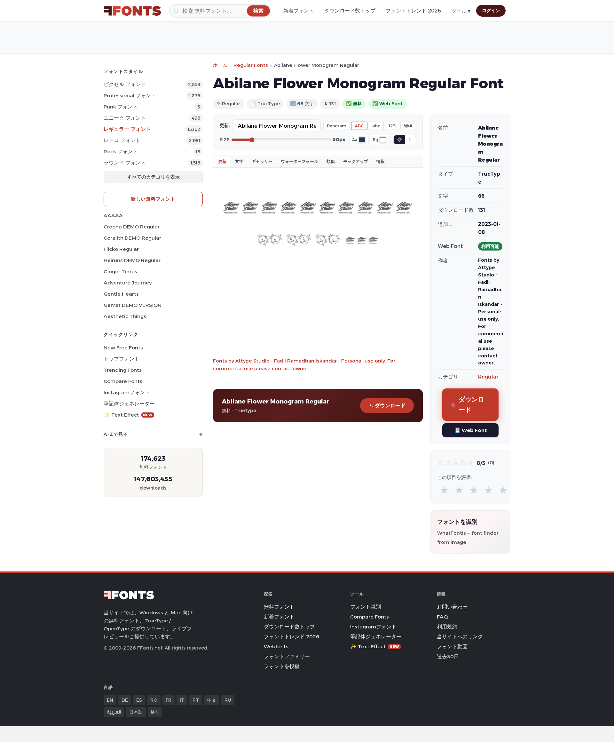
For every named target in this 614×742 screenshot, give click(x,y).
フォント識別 (365, 607)
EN (110, 700)
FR (168, 700)
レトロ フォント (122, 140)
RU (227, 700)
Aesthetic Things (125, 316)
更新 (222, 161)
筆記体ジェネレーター (129, 404)
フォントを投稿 (282, 666)
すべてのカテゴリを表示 (153, 177)
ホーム (220, 65)
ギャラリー (262, 161)
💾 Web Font (470, 430)
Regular (488, 377)
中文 (211, 700)
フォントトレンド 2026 (413, 11)
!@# (408, 125)
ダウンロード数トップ (349, 11)
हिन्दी (155, 712)
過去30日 (448, 656)
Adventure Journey (128, 283)
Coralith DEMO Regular (132, 238)
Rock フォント (121, 151)
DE (125, 700)
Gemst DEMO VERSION (132, 305)
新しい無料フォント (153, 199)
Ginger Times (120, 271)
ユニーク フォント (125, 118)
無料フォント (279, 607)
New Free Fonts (123, 348)
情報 (380, 161)
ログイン (491, 10)
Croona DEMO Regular (132, 227)
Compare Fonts (123, 381)
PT (196, 700)
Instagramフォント (127, 392)
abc (376, 125)
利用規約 (447, 627)
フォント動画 (452, 646)
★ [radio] (444, 490)
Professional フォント (130, 95)
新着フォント (298, 11)
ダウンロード (390, 406)
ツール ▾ (460, 11)
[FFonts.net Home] (132, 11)
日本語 (136, 712)
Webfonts (276, 646)
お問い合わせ (452, 607)
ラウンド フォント (125, 163)
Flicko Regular (121, 249)
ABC (359, 125)
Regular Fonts (250, 65)
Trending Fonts (123, 370)
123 (392, 125)
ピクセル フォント (125, 84)
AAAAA (113, 215)
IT (182, 700)
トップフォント (121, 359)
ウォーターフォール (299, 161)
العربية (114, 712)
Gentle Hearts (121, 294)
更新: (225, 125)
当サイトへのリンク (460, 637)
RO (153, 700)
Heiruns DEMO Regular (132, 260)
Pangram (336, 125)
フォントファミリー (287, 656)
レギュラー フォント (127, 129)
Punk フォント (121, 107)
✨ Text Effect (128, 415)
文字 (239, 161)
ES (139, 700)
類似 (331, 161)
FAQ (442, 617)
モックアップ (355, 161)
